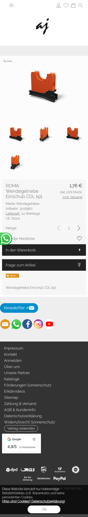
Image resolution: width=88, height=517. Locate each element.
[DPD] (11, 470)
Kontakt (10, 354)
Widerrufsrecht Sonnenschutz (29, 422)
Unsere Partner (17, 373)
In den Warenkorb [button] (21, 250)
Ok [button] (44, 509)
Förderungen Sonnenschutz (27, 385)
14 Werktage (23, 214)
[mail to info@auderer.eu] (5, 324)
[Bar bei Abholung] (27, 479)
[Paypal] (59, 479)
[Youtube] (49, 324)
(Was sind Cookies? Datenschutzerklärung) (33, 501)
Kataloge (11, 379)
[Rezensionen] (21, 435)
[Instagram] (38, 324)
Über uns (12, 367)
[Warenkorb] (73, 5)
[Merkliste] (66, 5)
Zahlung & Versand (20, 403)
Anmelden (13, 360)
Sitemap (11, 397)
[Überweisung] (43, 479)
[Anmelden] (58, 5)
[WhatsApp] (16, 324)
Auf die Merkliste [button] (20, 238)
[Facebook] (27, 324)
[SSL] (75, 470)
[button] (11, 5)
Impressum (13, 348)
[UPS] (43, 470)
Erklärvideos (14, 391)
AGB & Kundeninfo (20, 410)
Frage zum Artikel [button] (21, 265)
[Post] (59, 470)
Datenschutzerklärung (23, 416)
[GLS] (27, 470)
